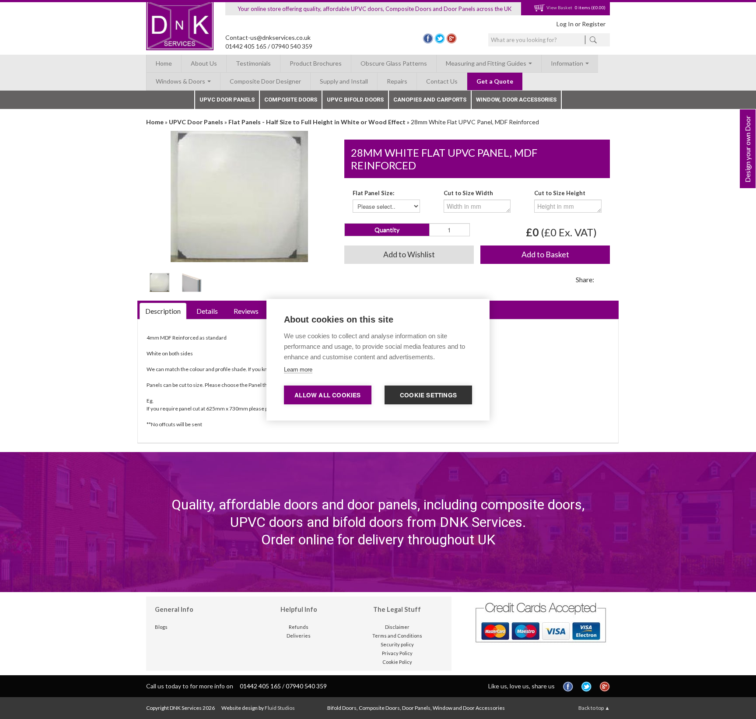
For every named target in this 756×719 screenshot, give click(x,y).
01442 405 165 (245, 46)
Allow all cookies (327, 395)
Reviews (246, 311)
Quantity (386, 229)
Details (207, 311)
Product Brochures (316, 63)
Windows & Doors (181, 81)
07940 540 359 (291, 46)
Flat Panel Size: (373, 192)
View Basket (559, 7)
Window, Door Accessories (516, 99)
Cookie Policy (397, 662)
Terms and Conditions (397, 635)
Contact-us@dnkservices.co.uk (268, 37)
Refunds (298, 627)
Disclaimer (397, 627)
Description (163, 311)
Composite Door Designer (265, 81)
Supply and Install (344, 81)
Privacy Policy (397, 653)
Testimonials (253, 63)
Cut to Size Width (468, 192)
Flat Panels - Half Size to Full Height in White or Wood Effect (317, 122)
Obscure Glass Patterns (393, 63)
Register (594, 24)
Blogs (161, 627)
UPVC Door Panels (227, 99)
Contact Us (442, 81)
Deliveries (299, 635)
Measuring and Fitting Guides (487, 63)
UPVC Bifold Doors (355, 99)
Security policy (397, 644)
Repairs (397, 81)
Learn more (298, 369)
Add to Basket (545, 254)
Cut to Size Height (559, 192)
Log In (565, 24)
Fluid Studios (280, 708)
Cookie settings (428, 395)
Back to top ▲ (594, 708)
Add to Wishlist (409, 254)
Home (164, 63)
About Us (204, 63)
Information (567, 63)
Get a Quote (494, 81)
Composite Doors (290, 99)
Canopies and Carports (429, 99)
